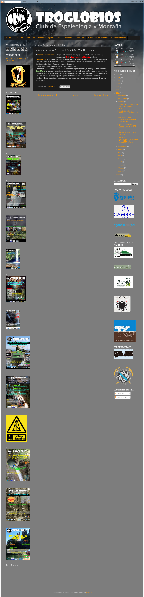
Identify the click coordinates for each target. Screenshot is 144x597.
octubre (121, 102)
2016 (118, 87)
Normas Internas (118, 38)
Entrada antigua (100, 95)
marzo (120, 165)
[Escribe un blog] (63, 86)
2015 (118, 90)
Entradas (120, 393)
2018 (118, 81)
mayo (120, 159)
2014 (118, 93)
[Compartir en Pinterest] (69, 86)
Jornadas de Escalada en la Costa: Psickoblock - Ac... (127, 106)
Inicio (75, 95)
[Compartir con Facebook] (67, 86)
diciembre (122, 95)
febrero (121, 168)
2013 (118, 175)
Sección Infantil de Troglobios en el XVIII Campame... (126, 126)
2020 (118, 74)
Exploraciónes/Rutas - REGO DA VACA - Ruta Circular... (127, 132)
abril (120, 162)
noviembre (122, 99)
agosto (120, 149)
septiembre (122, 146)
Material (81, 38)
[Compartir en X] (65, 86)
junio (120, 156)
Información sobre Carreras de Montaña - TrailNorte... (127, 119)
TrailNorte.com (41, 59)
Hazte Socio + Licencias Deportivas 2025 (43, 38)
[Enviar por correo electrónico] (61, 86)
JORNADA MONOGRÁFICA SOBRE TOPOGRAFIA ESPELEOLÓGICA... (127, 140)
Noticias (9, 38)
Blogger (89, 592)
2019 (118, 78)
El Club (20, 38)
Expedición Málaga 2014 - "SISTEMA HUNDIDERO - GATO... (127, 113)
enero (120, 171)
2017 (118, 84)
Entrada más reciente (46, 95)
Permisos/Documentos (98, 38)
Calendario (69, 38)
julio (120, 153)
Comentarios (121, 397)
